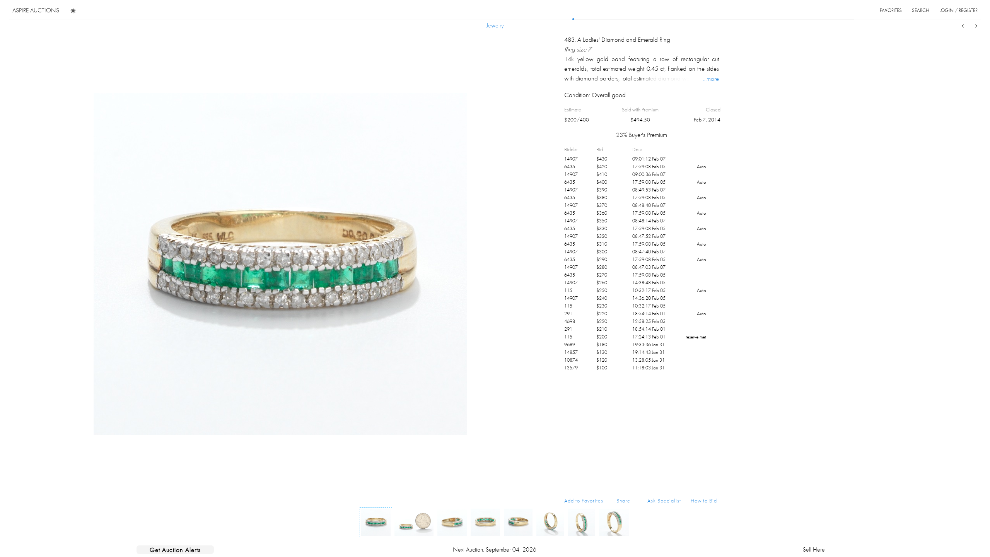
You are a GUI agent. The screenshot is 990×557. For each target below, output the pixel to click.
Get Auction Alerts (175, 549)
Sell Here (814, 549)
